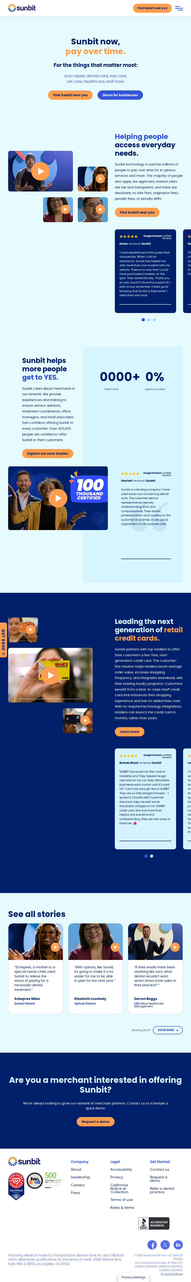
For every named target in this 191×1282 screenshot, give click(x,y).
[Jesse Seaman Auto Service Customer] (40, 171)
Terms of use (121, 1199)
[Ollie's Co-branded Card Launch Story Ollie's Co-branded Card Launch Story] (50, 675)
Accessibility (121, 1169)
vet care (74, 81)
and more (115, 81)
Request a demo (158, 1179)
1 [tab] (143, 319)
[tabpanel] (149, 271)
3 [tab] (154, 319)
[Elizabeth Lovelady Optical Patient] (58, 209)
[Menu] (179, 8)
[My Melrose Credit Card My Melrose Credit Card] (23, 629)
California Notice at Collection (119, 1188)
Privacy (116, 1177)
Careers (78, 1185)
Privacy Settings (134, 1277)
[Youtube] (178, 1244)
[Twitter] (165, 1244)
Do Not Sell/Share (172, 1274)
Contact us (159, 1169)
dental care (97, 76)
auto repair (74, 76)
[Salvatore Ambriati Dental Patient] (93, 209)
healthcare (94, 81)
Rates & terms (122, 1207)
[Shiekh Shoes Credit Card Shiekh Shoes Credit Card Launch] (78, 720)
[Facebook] (152, 1244)
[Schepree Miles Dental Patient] (93, 179)
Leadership (80, 1177)
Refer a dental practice (162, 1190)
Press (75, 1192)
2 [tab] (148, 319)
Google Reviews (153, 236)
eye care (118, 76)
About (76, 1169)
